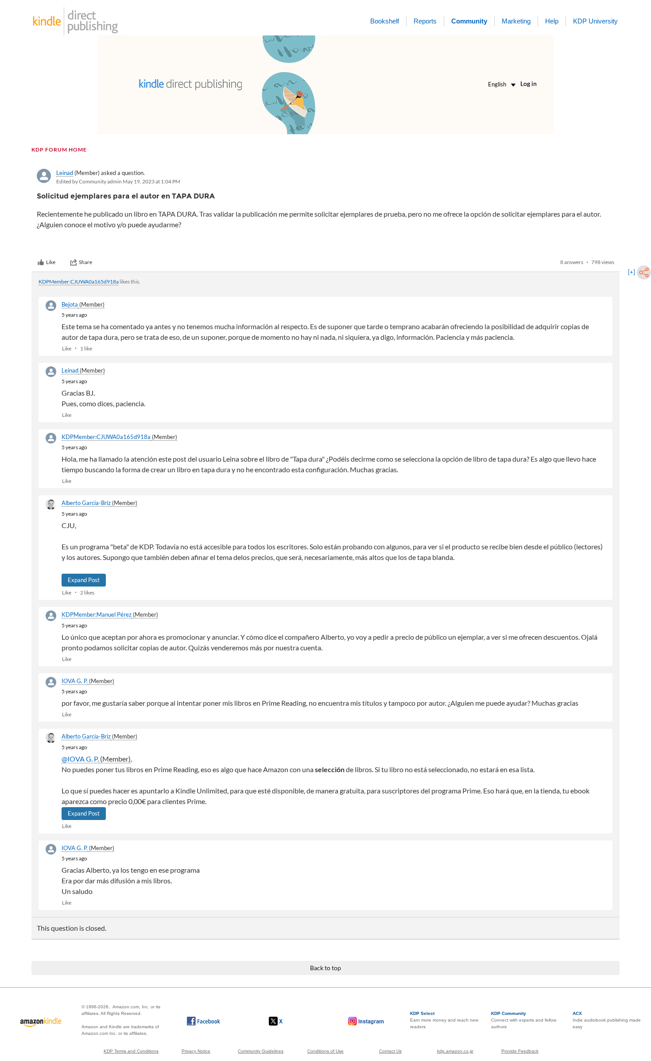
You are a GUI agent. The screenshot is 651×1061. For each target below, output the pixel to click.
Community (469, 21)
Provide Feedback (520, 1051)
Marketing (516, 21)
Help (551, 21)
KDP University (595, 21)
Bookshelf (384, 21)
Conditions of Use (325, 1051)
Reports (425, 21)
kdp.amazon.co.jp (455, 1051)
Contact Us (390, 1051)
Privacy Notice (196, 1051)
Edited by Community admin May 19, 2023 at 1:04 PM (118, 181)
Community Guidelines (260, 1051)
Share (85, 262)
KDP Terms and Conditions (131, 1051)
